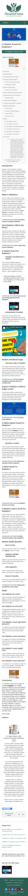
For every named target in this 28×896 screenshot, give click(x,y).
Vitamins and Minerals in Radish (13, 82)
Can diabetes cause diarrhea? (13, 134)
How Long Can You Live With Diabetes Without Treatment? (14, 297)
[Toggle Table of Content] (23, 69)
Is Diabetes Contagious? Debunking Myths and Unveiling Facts (13, 381)
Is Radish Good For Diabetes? (11, 79)
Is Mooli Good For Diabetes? (10, 100)
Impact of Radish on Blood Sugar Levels (13, 92)
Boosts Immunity (10, 116)
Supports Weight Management (13, 111)
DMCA (6, 880)
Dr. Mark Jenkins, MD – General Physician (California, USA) (13, 160)
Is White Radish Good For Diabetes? (12, 95)
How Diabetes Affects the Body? (11, 76)
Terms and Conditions (14, 885)
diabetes (15, 430)
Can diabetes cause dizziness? (13, 129)
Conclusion (7, 136)
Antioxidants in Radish (11, 84)
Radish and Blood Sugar (9, 87)
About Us (21, 880)
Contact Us (13, 880)
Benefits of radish (9, 97)
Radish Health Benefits (9, 106)
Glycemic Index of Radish (11, 89)
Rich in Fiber (9, 108)
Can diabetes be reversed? (12, 123)
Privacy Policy (18, 882)
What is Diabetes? (8, 74)
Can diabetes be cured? (12, 121)
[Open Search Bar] (25, 23)
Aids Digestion (10, 113)
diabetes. (11, 685)
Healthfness (5, 717)
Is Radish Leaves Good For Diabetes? (12, 103)
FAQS (5, 118)
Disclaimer (8, 882)
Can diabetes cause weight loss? (14, 131)
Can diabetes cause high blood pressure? (15, 126)
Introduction (6, 71)
